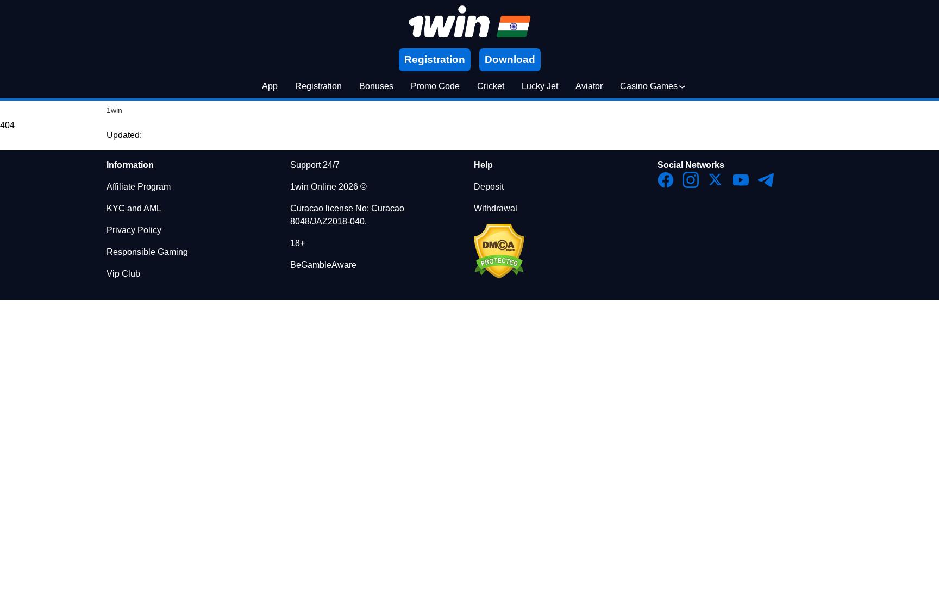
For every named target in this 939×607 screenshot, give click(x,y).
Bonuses (376, 86)
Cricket (490, 86)
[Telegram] (766, 180)
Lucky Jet (540, 86)
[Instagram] (691, 180)
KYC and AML (134, 208)
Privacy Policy (134, 230)
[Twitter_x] (716, 180)
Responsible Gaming (147, 251)
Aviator (589, 86)
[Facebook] (666, 180)
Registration (318, 86)
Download (510, 59)
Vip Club (123, 273)
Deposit (489, 186)
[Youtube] (741, 180)
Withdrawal (495, 208)
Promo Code (435, 86)
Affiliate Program (139, 186)
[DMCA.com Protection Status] (499, 275)
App (270, 86)
